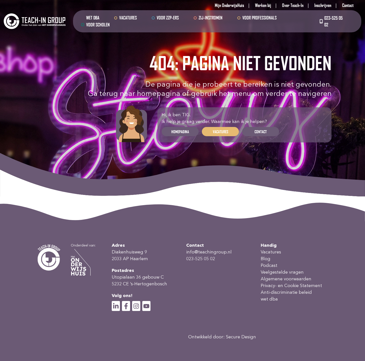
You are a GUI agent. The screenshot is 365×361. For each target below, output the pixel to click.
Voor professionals (259, 17)
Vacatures (128, 17)
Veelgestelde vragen (282, 272)
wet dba (92, 17)
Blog (265, 258)
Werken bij (263, 5)
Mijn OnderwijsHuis (229, 5)
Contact (348, 5)
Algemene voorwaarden (286, 279)
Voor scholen (98, 24)
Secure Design (241, 337)
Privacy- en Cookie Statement (291, 285)
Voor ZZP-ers (168, 17)
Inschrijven (322, 5)
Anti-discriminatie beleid (286, 292)
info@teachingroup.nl (209, 252)
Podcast (269, 265)
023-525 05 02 (333, 21)
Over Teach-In (292, 5)
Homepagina (180, 131)
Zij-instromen (210, 17)
